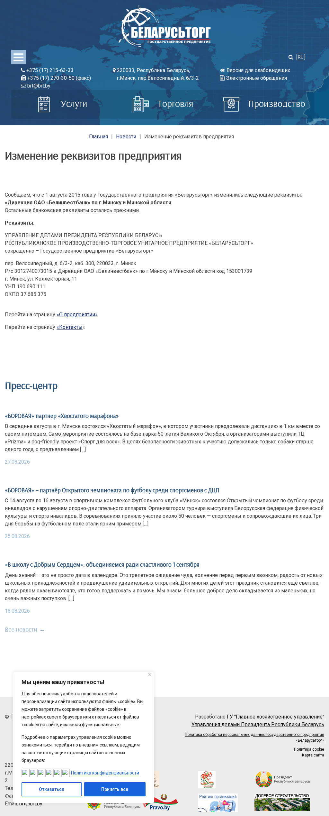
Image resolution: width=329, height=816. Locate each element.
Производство (275, 103)
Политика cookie (309, 749)
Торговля (174, 103)
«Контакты (70, 327)
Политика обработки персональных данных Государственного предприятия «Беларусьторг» (254, 737)
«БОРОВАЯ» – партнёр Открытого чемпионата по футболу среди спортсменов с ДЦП (112, 490)
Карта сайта (313, 755)
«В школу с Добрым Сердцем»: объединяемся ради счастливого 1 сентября (102, 564)
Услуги (72, 103)
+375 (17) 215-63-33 (49, 70)
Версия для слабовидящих (257, 70)
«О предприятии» (77, 314)
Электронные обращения (256, 78)
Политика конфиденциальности (105, 772)
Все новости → (25, 629)
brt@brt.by (38, 86)
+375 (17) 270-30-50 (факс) (58, 78)
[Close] (149, 674)
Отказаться (51, 789)
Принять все (114, 789)
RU (301, 57)
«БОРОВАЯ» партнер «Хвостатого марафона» (62, 416)
